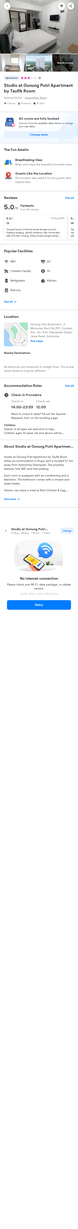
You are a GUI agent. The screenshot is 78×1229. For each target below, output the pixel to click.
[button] (16, 334)
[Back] (7, 6)
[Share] (71, 6)
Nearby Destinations (17, 353)
